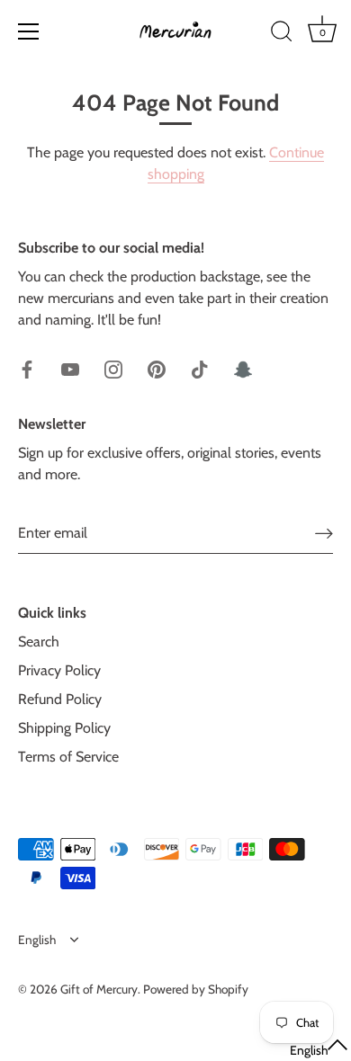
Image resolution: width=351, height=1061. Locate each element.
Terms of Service (68, 756)
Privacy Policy (59, 670)
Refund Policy (60, 699)
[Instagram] (113, 368)
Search (38, 641)
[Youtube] (70, 368)
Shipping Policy (64, 727)
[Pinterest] (157, 368)
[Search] (282, 34)
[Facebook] (27, 368)
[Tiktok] (200, 368)
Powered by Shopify (195, 989)
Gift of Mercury (99, 989)
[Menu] (29, 31)
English (37, 939)
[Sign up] (324, 532)
